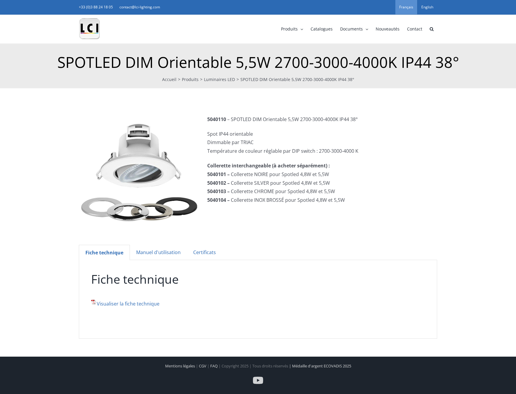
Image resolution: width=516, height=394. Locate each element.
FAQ (214, 366)
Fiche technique (104, 252)
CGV (203, 366)
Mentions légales (180, 366)
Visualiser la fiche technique (128, 303)
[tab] (104, 252)
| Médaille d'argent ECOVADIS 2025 (320, 366)
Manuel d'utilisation (158, 252)
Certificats (204, 252)
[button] (431, 29)
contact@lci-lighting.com (139, 7)
